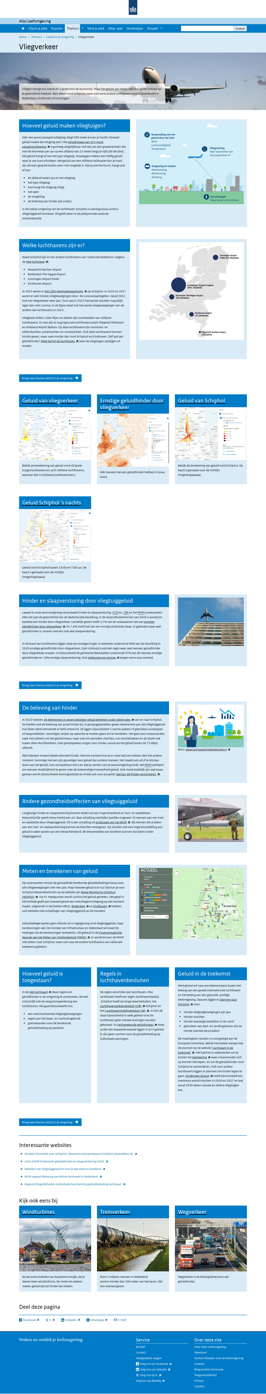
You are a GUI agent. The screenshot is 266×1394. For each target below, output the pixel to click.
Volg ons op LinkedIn (164, 1369)
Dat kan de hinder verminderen (138, 774)
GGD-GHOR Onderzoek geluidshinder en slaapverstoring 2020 (66, 1161)
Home (22, 28)
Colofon (199, 1386)
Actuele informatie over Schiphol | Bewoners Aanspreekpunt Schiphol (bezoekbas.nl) (81, 1154)
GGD (115, 612)
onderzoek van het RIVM (112, 822)
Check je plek (37, 28)
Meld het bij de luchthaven (59, 341)
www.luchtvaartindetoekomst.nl (208, 749)
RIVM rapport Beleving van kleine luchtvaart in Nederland (63, 1176)
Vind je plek (95, 28)
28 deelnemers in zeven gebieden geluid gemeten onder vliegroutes (89, 720)
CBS (126, 612)
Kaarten (57, 28)
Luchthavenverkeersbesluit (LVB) (122, 1006)
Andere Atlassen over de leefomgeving (218, 1358)
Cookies (199, 1364)
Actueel (152, 28)
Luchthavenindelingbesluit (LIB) (127, 1011)
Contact (141, 1352)
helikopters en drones (103, 657)
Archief (140, 1347)
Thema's (73, 28)
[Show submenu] (82, 28)
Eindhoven (102, 906)
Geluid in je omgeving (60, 37)
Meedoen (200, 1352)
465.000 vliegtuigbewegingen (66, 291)
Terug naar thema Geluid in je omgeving (47, 378)
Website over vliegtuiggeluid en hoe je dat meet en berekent (65, 1169)
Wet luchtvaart (37, 262)
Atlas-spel (115, 28)
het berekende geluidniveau (137, 1025)
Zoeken (240, 28)
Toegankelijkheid (205, 1375)
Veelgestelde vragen (149, 1358)
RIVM (141, 612)
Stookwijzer (134, 28)
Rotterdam (80, 906)
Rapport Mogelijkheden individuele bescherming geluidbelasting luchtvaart (75, 1184)
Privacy (198, 1381)
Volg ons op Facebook (164, 1364)
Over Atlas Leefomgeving (210, 1347)
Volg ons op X (159, 1375)
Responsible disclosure (209, 1369)
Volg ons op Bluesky (159, 1381)
